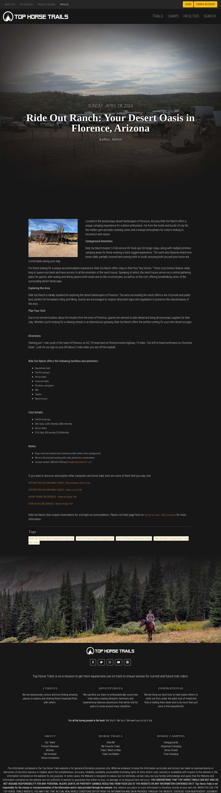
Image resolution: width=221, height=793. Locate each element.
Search (210, 16)
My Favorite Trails (110, 746)
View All (111, 742)
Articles (64, 4)
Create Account (205, 4)
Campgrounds (171, 742)
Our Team (50, 742)
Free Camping (171, 754)
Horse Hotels (171, 750)
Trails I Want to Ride (110, 750)
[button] (93, 662)
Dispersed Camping (171, 746)
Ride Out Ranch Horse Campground (95, 538)
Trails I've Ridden (110, 754)
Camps (173, 16)
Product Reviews (46, 4)
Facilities (191, 16)
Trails (157, 16)
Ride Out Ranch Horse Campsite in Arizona (51, 538)
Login (188, 4)
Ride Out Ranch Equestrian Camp (134, 538)
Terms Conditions (50, 757)
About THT (10, 4)
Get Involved (26, 4)
